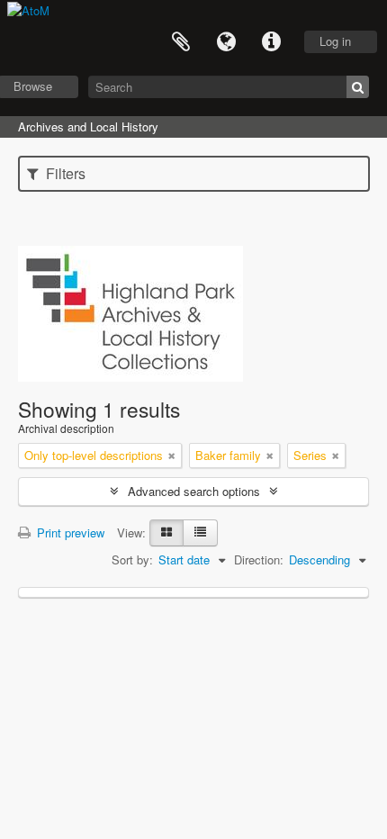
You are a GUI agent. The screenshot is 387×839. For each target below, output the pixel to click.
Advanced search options (194, 491)
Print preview (68, 532)
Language (225, 42)
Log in (335, 41)
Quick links (270, 42)
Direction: (259, 559)
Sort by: (132, 559)
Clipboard (180, 42)
